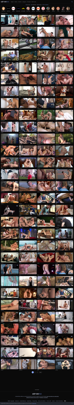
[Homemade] (28, 234)
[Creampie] (64, 68)
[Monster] (46, 56)
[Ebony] (28, 341)
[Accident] (46, 341)
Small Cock (57, 144)
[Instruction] (64, 281)
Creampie (57, 73)
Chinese (20, 108)
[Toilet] (28, 353)
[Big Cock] (28, 32)
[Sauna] (46, 80)
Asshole (38, 168)
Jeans (56, 191)
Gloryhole (57, 227)
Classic (38, 49)
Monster (38, 61)
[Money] (28, 44)
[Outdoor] (10, 163)
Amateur (20, 144)
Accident (38, 346)
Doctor (57, 334)
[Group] (28, 258)
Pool (38, 227)
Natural (20, 286)
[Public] (46, 258)
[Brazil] (10, 329)
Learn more (34, 403)
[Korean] (10, 258)
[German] (46, 305)
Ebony (20, 346)
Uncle (56, 120)
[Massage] (64, 56)
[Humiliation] (10, 115)
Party (38, 156)
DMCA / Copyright (11, 400)
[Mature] (46, 234)
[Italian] (28, 210)
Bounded (38, 358)
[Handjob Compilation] (10, 103)
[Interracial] (10, 186)
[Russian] (28, 186)
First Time (57, 108)
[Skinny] (64, 365)
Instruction (57, 286)
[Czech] (46, 281)
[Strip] (46, 270)
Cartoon (2, 227)
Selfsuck (2, 310)
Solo (56, 96)
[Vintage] (28, 56)
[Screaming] (28, 293)
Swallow (20, 203)
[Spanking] (10, 210)
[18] (10, 32)
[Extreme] (10, 151)
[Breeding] (64, 163)
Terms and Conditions (42, 400)
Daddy (57, 49)
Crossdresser (58, 37)
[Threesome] (46, 91)
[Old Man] (64, 151)
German (38, 310)
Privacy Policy (34, 400)
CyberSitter (46, 397)
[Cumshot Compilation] (46, 175)
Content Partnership (59, 400)
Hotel (20, 73)
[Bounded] (46, 353)
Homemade (21, 239)
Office (57, 239)
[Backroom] (46, 329)
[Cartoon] (10, 222)
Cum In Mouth (58, 322)
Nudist (2, 132)
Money (20, 49)
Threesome (39, 96)
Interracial (2, 191)
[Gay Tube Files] (5, 1)
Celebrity (38, 73)
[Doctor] (64, 329)
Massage (57, 61)
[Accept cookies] (72, 403)
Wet (56, 310)
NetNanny (42, 397)
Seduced (2, 73)
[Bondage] (10, 91)
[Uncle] (64, 115)
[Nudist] (10, 127)
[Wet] (64, 305)
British (2, 61)
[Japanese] (64, 341)
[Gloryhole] (64, 222)
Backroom (39, 334)
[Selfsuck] (10, 305)
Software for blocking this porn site (32, 397)
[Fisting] (10, 246)
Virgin (57, 215)
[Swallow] (28, 198)
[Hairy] (46, 127)
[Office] (64, 234)
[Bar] (28, 305)
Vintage (20, 61)
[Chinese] (28, 103)
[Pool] (46, 222)
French (20, 120)
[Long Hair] (28, 329)
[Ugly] (64, 198)
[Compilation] (46, 32)
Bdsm (2, 144)
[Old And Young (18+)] (10, 20)
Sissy (20, 156)
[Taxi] (64, 293)
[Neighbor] (28, 365)
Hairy (38, 132)
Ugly (56, 203)
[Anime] (46, 293)
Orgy (2, 49)
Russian (20, 191)
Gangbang (39, 108)
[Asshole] (46, 163)
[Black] (28, 80)
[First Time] (64, 103)
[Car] (64, 270)
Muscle (2, 322)
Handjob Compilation (4, 108)
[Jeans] (64, 186)
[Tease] (46, 246)
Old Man (57, 156)
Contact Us (17, 400)
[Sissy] (28, 151)
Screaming (21, 298)
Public (38, 263)
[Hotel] (28, 68)
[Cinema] (10, 270)
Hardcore (38, 322)
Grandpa (20, 25)
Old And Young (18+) (4, 25)
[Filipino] (10, 341)
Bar (19, 310)
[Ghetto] (46, 186)
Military (2, 203)
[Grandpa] (28, 20)
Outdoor (2, 168)
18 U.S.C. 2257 (49, 400)
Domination (21, 227)
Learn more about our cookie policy (52, 396)
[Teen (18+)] (28, 127)
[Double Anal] (64, 353)
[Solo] (64, 91)
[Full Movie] (64, 20)
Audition (38, 215)
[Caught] (64, 80)
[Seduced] (10, 68)
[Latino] (46, 198)
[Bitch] (28, 270)
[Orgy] (10, 44)
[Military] (10, 198)
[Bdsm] (10, 139)
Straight (38, 25)
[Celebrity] (46, 68)
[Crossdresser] (64, 32)
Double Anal (58, 358)
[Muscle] (10, 317)
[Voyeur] (28, 175)
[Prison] (10, 281)
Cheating (2, 298)
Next (40, 372)
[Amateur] (28, 139)
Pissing (57, 263)
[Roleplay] (10, 353)
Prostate (20, 168)
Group (20, 263)
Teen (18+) (21, 132)
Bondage (2, 96)
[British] (10, 56)
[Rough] (46, 115)
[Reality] (10, 365)
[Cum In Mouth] (64, 317)
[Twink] (10, 80)
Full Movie (57, 25)
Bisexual (57, 132)
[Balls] (46, 365)
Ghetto (38, 191)
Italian (20, 215)
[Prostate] (28, 163)
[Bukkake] (64, 246)
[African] (28, 317)
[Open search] (72, 2)
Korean (2, 263)
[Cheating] (10, 293)
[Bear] (28, 91)
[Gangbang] (46, 103)
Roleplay (2, 358)
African (20, 322)
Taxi (56, 298)
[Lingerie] (10, 175)
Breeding (57, 168)
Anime (38, 298)
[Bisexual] (64, 127)
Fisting (2, 251)
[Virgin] (64, 210)
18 (1, 37)
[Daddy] (64, 44)
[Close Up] (46, 139)
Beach (20, 251)
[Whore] (10, 234)
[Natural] (28, 281)
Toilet (20, 358)
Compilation (39, 37)
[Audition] (46, 210)
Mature (38, 239)
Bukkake (57, 251)
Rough (38, 120)
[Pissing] (64, 258)
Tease (38, 251)
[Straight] (46, 20)
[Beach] (28, 246)
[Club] (64, 175)
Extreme (2, 156)
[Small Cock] (64, 139)
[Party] (46, 151)
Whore (2, 239)
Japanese (57, 346)
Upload (53, 400)
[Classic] (46, 44)
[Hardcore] (46, 317)
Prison (2, 286)
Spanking (2, 215)
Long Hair (20, 334)
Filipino (2, 346)
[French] (28, 115)
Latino (38, 203)
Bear (20, 96)
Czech (38, 286)
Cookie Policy (29, 400)
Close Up (38, 144)
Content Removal (23, 400)
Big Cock (20, 37)
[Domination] (28, 222)
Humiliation (3, 120)
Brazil (2, 334)
